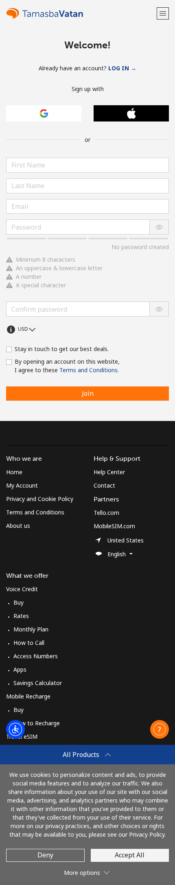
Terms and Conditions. (89, 370)
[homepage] (80, 13)
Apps (19, 669)
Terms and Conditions (35, 512)
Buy (18, 602)
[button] (163, 13)
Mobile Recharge (28, 696)
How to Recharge (36, 723)
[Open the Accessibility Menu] (15, 729)
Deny (45, 854)
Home (14, 472)
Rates (21, 616)
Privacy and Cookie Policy (39, 499)
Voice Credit (22, 589)
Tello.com (106, 512)
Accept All (129, 854)
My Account (22, 485)
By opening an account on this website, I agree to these (67, 366)
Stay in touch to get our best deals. (62, 349)
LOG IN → (122, 68)
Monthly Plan (30, 629)
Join (88, 393)
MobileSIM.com (114, 526)
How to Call (28, 642)
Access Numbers (35, 656)
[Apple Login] (131, 113)
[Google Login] (43, 113)
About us (18, 525)
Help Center (109, 472)
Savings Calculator (37, 683)
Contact (104, 485)
